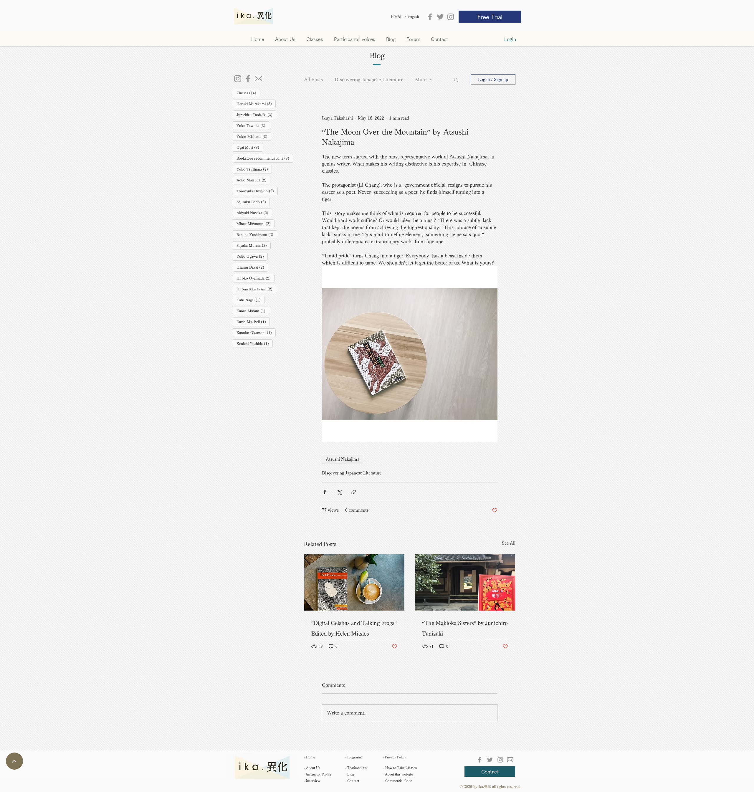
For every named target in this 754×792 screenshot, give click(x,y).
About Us (312, 767)
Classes (248, 93)
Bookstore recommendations (265, 158)
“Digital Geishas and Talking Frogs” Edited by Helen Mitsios (354, 628)
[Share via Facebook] (325, 492)
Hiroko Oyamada (256, 278)
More (420, 79)
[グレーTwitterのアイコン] (440, 16)
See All (508, 543)
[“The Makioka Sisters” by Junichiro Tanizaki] (465, 582)
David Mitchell (253, 321)
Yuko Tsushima (254, 169)
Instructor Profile (317, 774)
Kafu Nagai (250, 300)
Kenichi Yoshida (255, 343)
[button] (314, 39)
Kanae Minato (253, 310)
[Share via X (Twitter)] (339, 492)
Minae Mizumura (256, 223)
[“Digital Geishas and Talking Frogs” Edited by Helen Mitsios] (354, 582)
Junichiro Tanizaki (256, 114)
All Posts (313, 79)
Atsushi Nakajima (342, 459)
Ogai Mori (250, 147)
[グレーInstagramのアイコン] (450, 16)
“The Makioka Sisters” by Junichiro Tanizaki (465, 628)
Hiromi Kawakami (256, 289)
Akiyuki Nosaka (254, 212)
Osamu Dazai (252, 267)
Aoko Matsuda (253, 180)
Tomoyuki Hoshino (257, 191)
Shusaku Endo (253, 202)
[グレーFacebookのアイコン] (430, 16)
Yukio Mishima (254, 136)
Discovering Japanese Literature (369, 79)
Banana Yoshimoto (257, 234)
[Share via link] (353, 492)
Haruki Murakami (256, 103)
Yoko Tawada (253, 125)
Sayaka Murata (254, 245)
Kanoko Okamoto (256, 332)
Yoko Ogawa (252, 256)
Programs (353, 757)
